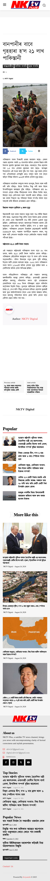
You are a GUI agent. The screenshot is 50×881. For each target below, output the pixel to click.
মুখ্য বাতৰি (33, 66)
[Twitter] (21, 762)
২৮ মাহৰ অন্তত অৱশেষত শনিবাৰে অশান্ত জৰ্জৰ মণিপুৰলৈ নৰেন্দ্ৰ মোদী (12, 388)
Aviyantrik (27, 877)
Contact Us (8, 866)
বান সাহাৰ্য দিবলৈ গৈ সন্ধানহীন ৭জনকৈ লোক (23, 821)
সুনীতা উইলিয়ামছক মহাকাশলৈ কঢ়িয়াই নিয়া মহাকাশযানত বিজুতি (23, 844)
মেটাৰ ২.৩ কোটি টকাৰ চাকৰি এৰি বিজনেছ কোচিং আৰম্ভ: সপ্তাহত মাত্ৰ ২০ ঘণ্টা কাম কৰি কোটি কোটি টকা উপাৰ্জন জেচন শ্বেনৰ (32, 482)
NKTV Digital (9, 78)
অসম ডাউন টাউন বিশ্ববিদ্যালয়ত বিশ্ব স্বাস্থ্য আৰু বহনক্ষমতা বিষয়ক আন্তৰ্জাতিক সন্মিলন (35, 389)
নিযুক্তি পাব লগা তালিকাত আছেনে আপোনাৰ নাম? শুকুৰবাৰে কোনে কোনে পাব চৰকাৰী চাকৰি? (23, 832)
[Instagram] (13, 762)
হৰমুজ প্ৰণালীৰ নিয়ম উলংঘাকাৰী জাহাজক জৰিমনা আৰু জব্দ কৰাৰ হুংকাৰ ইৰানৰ (31, 495)
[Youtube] (28, 762)
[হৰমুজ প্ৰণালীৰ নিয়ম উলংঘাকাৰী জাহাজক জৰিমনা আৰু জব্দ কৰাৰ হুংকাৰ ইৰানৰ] (9, 495)
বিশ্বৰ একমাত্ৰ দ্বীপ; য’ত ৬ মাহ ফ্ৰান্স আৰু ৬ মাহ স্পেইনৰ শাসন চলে (31, 456)
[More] (39, 151)
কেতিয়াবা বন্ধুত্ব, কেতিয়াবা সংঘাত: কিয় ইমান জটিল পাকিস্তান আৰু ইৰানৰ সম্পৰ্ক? (31, 468)
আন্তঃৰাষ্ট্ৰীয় (8, 66)
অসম (4, 839)
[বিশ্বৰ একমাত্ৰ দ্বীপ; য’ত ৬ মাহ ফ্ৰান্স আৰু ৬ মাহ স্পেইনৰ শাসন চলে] (9, 456)
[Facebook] (6, 762)
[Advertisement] (25, 350)
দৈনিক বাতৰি (21, 66)
